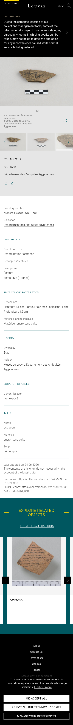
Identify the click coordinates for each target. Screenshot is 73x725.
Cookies (36, 663)
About (36, 645)
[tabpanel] (36, 580)
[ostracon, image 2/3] (41, 142)
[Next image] (66, 141)
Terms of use (36, 657)
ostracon (9, 427)
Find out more (43, 687)
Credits (36, 669)
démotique (10, 451)
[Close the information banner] (67, 32)
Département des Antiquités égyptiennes (29, 225)
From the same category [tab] (37, 526)
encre (7, 439)
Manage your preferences (36, 716)
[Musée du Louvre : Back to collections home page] (36, 5)
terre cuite (19, 439)
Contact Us (36, 651)
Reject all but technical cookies (36, 707)
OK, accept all (36, 698)
